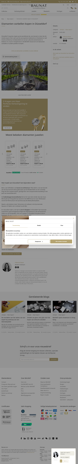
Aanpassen (38, 241)
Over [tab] (62, 225)
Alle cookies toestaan (61, 241)
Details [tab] (39, 225)
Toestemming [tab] (16, 225)
